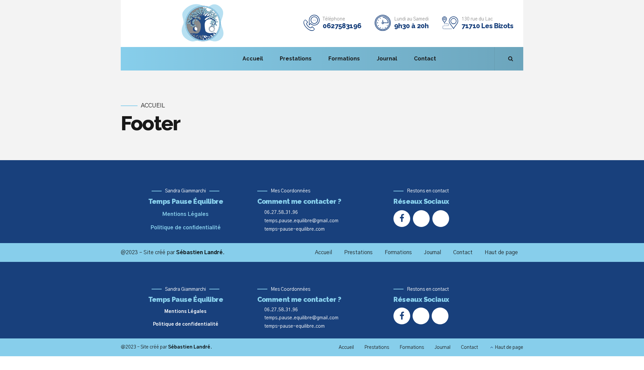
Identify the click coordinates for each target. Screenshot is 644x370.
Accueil (253, 58)
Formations (344, 58)
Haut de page (501, 252)
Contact (425, 58)
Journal (387, 58)
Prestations (296, 58)
